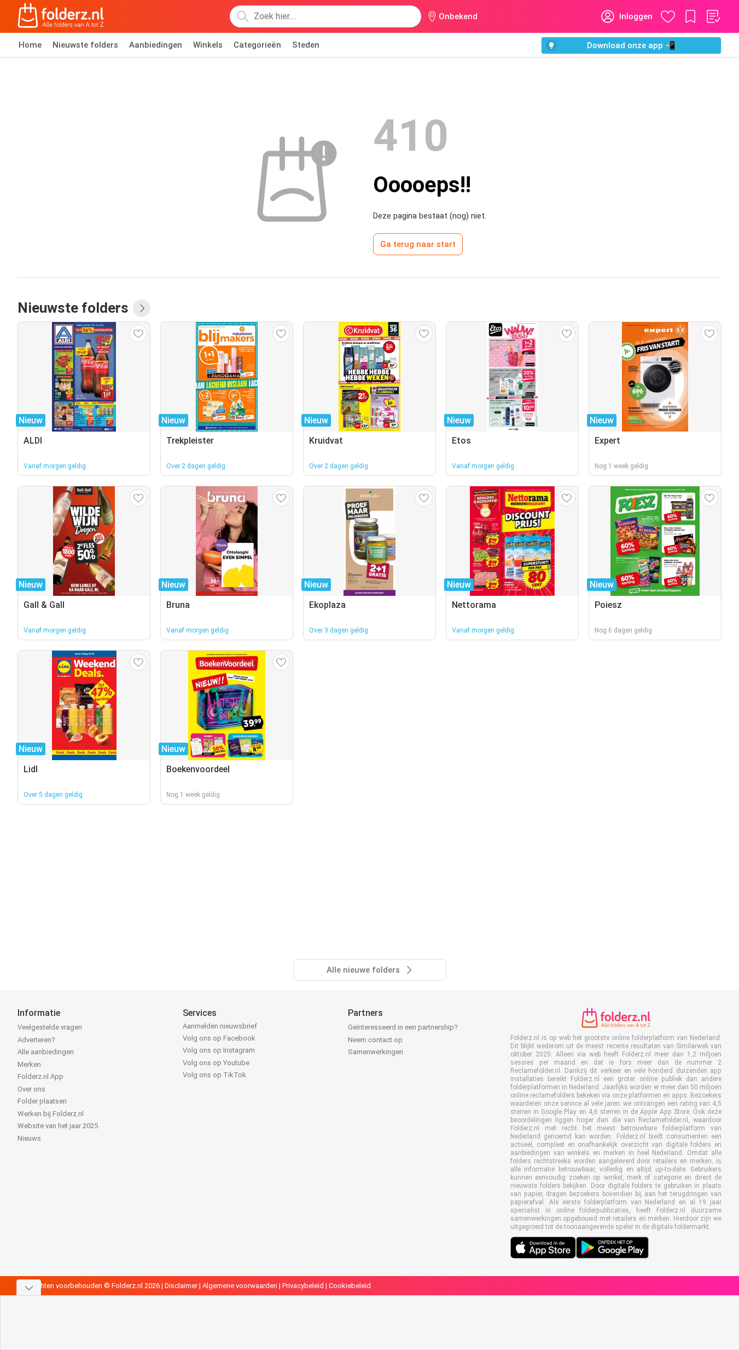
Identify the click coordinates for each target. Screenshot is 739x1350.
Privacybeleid (303, 1286)
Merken (29, 1064)
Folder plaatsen (42, 1101)
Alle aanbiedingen (46, 1052)
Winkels (208, 45)
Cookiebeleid (350, 1286)
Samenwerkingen (375, 1052)
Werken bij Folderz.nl (51, 1114)
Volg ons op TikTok (214, 1075)
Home (30, 45)
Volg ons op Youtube (216, 1063)
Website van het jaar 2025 (58, 1126)
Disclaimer (181, 1286)
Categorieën (257, 45)
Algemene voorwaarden (239, 1286)
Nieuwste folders (85, 45)
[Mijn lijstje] (712, 16)
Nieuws (29, 1138)
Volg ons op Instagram (219, 1050)
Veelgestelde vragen (50, 1027)
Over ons (31, 1089)
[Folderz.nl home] (61, 16)
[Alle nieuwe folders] (141, 308)
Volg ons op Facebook (219, 1038)
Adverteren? (36, 1040)
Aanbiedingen (155, 45)
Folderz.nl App (40, 1076)
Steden (305, 45)
